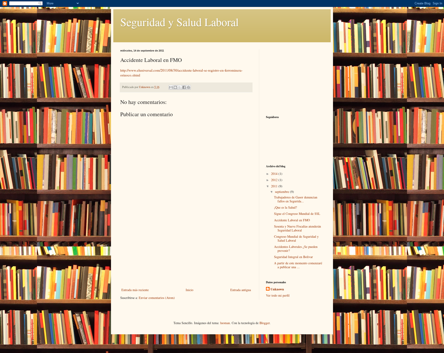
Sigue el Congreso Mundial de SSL (297, 213)
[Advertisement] (186, 252)
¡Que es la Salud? (285, 207)
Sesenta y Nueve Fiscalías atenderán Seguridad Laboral (297, 228)
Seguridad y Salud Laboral (179, 21)
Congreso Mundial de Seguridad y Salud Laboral (296, 238)
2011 (274, 186)
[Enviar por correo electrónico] (171, 87)
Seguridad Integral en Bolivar (293, 257)
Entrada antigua (240, 290)
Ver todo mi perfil (278, 295)
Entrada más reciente (135, 290)
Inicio (189, 290)
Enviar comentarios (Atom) (157, 297)
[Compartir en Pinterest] (188, 87)
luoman (225, 323)
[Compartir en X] (179, 87)
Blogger (264, 323)
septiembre (282, 191)
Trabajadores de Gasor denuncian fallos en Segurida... (295, 199)
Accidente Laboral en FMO (292, 220)
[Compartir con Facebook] (184, 87)
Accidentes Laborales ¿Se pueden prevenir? (296, 248)
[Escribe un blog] (175, 87)
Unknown (277, 289)
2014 (274, 173)
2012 (274, 180)
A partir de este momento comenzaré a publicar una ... (298, 265)
